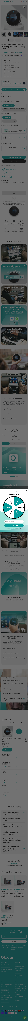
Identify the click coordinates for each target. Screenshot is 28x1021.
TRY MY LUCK (14, 525)
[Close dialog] (26, 490)
